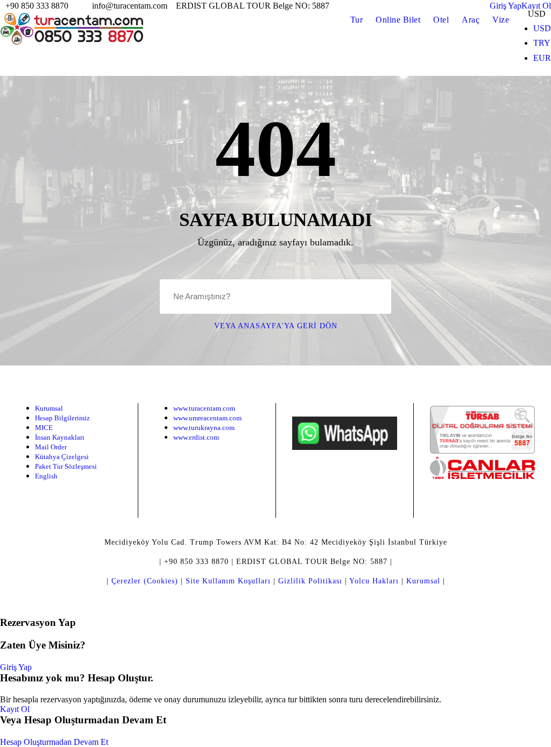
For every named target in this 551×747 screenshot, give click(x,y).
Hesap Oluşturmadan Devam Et (54, 741)
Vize (500, 19)
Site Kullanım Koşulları (228, 581)
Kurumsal (49, 408)
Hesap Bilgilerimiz (62, 418)
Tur (356, 19)
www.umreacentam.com (207, 418)
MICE (44, 428)
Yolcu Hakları (374, 581)
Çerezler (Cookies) (144, 581)
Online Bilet (398, 19)
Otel (441, 19)
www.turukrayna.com (204, 428)
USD (542, 28)
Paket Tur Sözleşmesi (66, 466)
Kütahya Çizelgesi (62, 457)
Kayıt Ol (15, 709)
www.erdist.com (196, 437)
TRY (541, 42)
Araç (470, 19)
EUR (542, 57)
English (46, 476)
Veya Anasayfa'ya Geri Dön (275, 326)
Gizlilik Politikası (310, 581)
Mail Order (51, 447)
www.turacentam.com (204, 408)
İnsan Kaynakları (59, 437)
